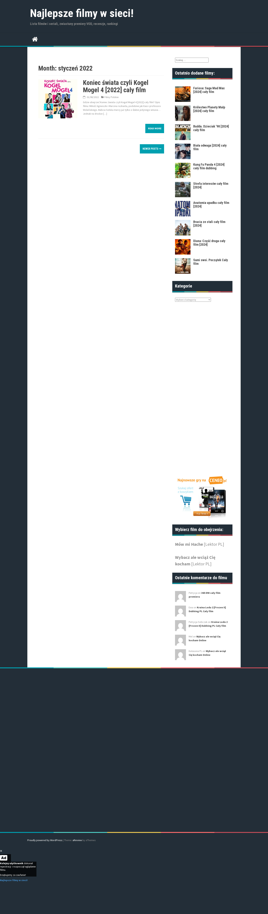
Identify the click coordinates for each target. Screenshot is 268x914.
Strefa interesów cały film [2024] (210, 185)
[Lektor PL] (214, 544)
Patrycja (193, 592)
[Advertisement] (198, 389)
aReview (77, 840)
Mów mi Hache (189, 544)
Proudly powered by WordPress (44, 840)
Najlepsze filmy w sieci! (81, 13)
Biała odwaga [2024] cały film (210, 147)
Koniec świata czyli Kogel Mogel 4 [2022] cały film (115, 86)
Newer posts (151, 148)
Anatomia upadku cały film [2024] (211, 204)
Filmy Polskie (111, 97)
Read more (154, 128)
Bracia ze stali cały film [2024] (209, 223)
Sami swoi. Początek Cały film (210, 262)
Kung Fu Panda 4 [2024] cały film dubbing (209, 166)
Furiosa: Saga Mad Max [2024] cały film (209, 90)
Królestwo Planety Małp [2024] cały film (209, 109)
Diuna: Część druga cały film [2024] (209, 242)
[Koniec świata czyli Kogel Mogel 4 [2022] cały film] (57, 98)
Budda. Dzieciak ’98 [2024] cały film (211, 128)
